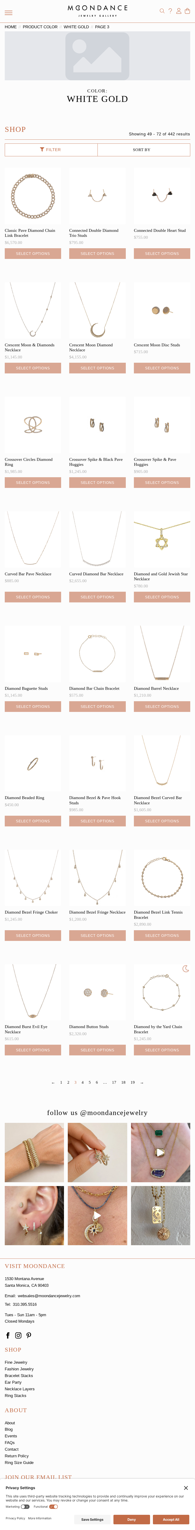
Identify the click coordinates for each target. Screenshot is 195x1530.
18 (123, 1082)
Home (11, 27)
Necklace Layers (20, 1389)
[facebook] (8, 1335)
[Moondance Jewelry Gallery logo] (97, 11)
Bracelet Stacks (19, 1375)
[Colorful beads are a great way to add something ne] (97, 1215)
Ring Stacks (15, 1395)
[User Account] (179, 11)
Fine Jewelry (16, 1362)
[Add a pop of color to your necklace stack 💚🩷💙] (160, 1152)
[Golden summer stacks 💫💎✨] (160, 1215)
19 (133, 1082)
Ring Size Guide (19, 1462)
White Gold (76, 27)
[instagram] (18, 1335)
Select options (33, 254)
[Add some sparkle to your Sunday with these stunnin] (97, 1152)
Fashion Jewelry (19, 1369)
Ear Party (13, 1382)
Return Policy (17, 1456)
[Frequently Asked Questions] (170, 11)
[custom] (29, 1335)
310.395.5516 (25, 1304)
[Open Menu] (8, 13)
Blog (9, 1429)
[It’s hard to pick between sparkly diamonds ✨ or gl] (34, 1152)
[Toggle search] (162, 11)
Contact (12, 1449)
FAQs (10, 1442)
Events (11, 1436)
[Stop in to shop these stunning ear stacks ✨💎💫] (34, 1215)
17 (114, 1082)
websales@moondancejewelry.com (49, 1296)
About (10, 1423)
